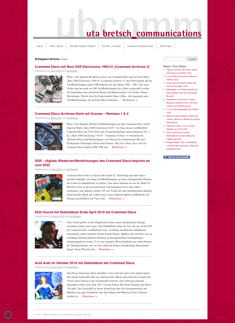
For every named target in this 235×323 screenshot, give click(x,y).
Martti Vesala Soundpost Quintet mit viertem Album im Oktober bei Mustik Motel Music (183, 119)
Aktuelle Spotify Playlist (82, 46)
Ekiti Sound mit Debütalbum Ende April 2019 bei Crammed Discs (85, 212)
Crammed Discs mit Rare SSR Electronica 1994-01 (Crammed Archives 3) (92, 66)
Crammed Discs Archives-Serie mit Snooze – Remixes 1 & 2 (82, 113)
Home (40, 46)
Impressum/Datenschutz (140, 46)
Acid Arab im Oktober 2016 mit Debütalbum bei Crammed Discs (85, 262)
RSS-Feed (165, 46)
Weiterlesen (130, 100)
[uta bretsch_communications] (117, 19)
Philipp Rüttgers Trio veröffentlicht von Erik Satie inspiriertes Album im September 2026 (182, 145)
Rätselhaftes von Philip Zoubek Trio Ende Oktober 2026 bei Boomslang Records (182, 92)
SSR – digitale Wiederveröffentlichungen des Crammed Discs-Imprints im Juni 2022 (92, 162)
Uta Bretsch (71, 70)
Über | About (56, 46)
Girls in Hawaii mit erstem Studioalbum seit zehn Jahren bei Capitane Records (180, 135)
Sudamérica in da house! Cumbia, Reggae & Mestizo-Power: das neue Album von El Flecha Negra (182, 102)
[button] (8, 315)
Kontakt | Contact (111, 46)
